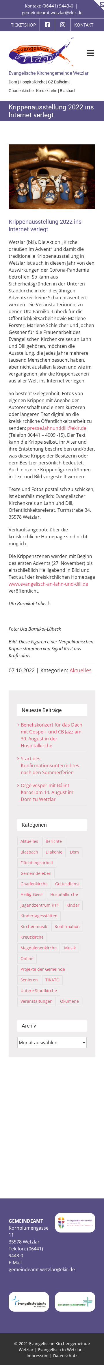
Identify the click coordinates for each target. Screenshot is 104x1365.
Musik (70, 948)
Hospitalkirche (32, 82)
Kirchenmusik (34, 926)
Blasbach (68, 90)
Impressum (38, 1355)
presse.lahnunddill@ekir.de (56, 428)
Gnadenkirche (21, 90)
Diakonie (54, 852)
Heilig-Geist (32, 894)
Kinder (72, 905)
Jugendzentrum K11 (40, 905)
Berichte (54, 841)
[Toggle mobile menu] (91, 53)
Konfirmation (67, 926)
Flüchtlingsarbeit (37, 862)
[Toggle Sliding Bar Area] (99, 5)
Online (27, 958)
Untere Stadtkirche (39, 990)
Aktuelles (81, 670)
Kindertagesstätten (39, 915)
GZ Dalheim (58, 82)
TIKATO (52, 980)
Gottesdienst (67, 883)
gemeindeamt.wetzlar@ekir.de (52, 12)
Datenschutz (65, 1355)
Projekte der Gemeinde (43, 969)
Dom (13, 82)
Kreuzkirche (46, 90)
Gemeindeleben (36, 873)
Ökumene (69, 1001)
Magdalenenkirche (39, 948)
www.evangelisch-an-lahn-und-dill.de (48, 584)
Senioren (29, 980)
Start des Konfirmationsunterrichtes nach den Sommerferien (50, 765)
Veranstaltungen (37, 1001)
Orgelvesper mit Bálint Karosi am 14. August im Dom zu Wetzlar (47, 792)
